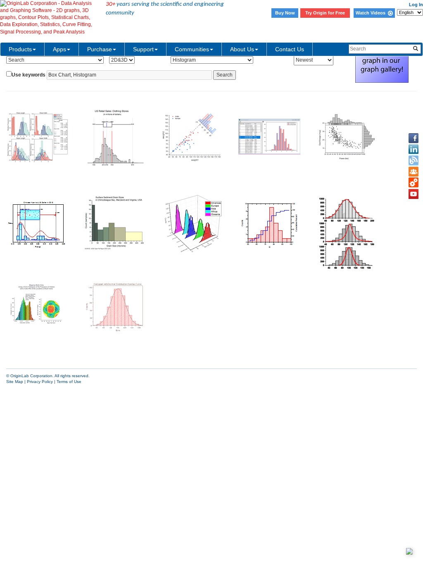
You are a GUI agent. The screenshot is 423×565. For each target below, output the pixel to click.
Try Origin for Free (325, 12)
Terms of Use (69, 381)
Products (20, 49)
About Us (242, 49)
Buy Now (285, 12)
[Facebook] (413, 138)
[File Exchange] (413, 182)
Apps (59, 49)
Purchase (99, 49)
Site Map (14, 381)
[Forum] (413, 171)
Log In (416, 4)
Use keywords (28, 75)
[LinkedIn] (413, 149)
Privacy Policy (40, 381)
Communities (192, 49)
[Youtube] (413, 194)
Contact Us (289, 49)
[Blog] (413, 160)
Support (143, 49)
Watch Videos (372, 12)
